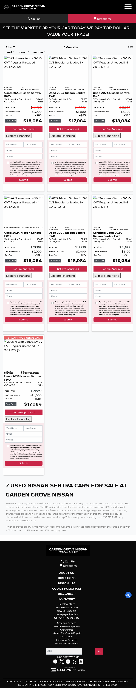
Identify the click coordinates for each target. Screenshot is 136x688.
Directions (66, 578)
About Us (66, 573)
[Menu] (128, 7)
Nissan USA (66, 583)
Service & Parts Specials (66, 626)
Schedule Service (66, 623)
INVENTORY (66, 599)
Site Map (71, 681)
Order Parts (66, 629)
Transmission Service (66, 643)
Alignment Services (66, 640)
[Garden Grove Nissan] (24, 7)
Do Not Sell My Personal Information (103, 681)
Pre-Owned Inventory (66, 607)
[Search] (99, 651)
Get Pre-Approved (24, 129)
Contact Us (14, 681)
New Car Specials (66, 610)
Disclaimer (66, 594)
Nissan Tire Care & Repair (67, 633)
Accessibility (33, 681)
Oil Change (67, 636)
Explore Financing (18, 136)
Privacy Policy (53, 681)
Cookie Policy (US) (66, 588)
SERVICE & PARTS (66, 618)
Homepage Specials (67, 614)
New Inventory (67, 603)
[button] (128, 595)
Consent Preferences (32, 684)
